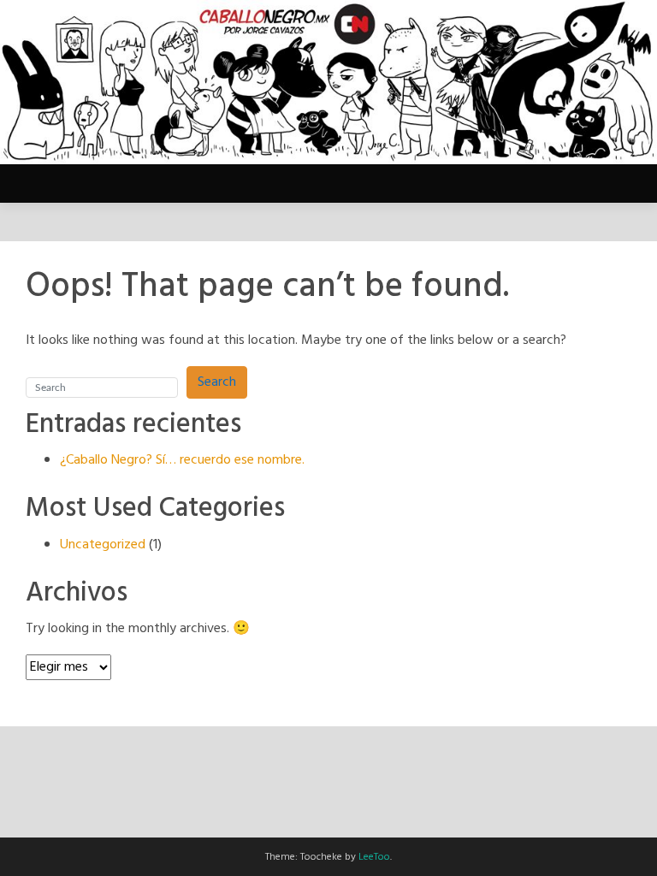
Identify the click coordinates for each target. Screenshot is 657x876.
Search (217, 382)
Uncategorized (102, 545)
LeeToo (374, 857)
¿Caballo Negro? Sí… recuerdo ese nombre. (182, 460)
